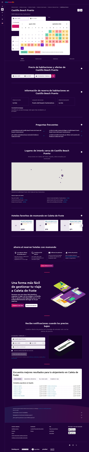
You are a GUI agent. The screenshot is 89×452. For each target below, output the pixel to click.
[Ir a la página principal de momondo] (9, 2)
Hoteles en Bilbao (17, 393)
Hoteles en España (31, 7)
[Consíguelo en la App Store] (72, 433)
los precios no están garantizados (44, 408)
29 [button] (38, 44)
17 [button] (22, 41)
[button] (2, 2)
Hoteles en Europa (22, 7)
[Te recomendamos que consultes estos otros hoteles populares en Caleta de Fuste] (81, 216)
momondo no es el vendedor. (20, 412)
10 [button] (22, 38)
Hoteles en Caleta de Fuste (53, 7)
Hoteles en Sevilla (51, 388)
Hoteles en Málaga (17, 391)
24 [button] (22, 44)
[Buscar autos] (2, 12)
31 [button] (22, 48)
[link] (46, 265)
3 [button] (22, 34)
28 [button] (35, 44)
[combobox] (29, 339)
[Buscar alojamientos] (2, 9)
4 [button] (25, 34)
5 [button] (63, 31)
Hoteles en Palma (17, 389)
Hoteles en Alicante (51, 391)
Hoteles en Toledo (51, 395)
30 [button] (42, 44)
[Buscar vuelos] (2, 6)
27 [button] (32, 44)
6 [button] (32, 34)
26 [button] (28, 44)
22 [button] (38, 41)
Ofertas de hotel (14, 7)
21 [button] (35, 41)
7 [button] (35, 34)
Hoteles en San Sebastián (19, 395)
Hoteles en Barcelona (52, 386)
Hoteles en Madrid (17, 386)
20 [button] (32, 41)
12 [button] (28, 38)
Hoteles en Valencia (17, 388)
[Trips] (2, 19)
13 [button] (32, 38)
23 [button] (42, 41)
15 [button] (38, 38)
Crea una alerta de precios (71, 256)
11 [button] (25, 38)
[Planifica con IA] (2, 15)
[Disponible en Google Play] (72, 429)
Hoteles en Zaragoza (51, 393)
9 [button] (42, 34)
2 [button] (42, 31)
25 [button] (25, 44)
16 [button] (42, 38)
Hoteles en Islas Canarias (41, 7)
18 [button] (25, 41)
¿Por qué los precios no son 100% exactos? (24, 417)
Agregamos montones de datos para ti (22, 415)
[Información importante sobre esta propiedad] (81, 92)
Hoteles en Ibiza (50, 389)
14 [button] (35, 38)
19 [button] (28, 41)
